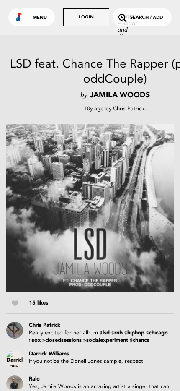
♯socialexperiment (105, 340)
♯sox (35, 340)
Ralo (34, 379)
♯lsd (105, 333)
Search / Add (146, 18)
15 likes (38, 303)
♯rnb (117, 333)
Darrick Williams (49, 354)
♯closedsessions (62, 340)
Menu (40, 18)
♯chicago (157, 333)
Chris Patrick (128, 108)
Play (90, 207)
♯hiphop (134, 333)
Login (86, 17)
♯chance (139, 340)
